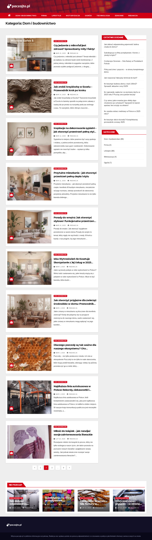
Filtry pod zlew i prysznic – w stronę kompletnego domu (128, 503)
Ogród (88, 16)
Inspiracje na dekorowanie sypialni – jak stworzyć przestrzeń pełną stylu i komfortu (75, 132)
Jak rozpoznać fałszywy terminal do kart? (120, 78)
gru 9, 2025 (16, 508)
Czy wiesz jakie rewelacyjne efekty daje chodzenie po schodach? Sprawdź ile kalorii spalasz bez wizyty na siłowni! (122, 103)
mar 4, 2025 (60, 308)
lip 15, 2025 (86, 508)
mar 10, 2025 (61, 225)
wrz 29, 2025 (52, 504)
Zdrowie (119, 16)
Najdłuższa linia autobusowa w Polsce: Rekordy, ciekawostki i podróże (72, 390)
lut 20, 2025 (60, 439)
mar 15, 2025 (61, 53)
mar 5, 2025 (60, 267)
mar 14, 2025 (61, 94)
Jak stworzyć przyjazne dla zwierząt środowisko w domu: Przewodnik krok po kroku (75, 304)
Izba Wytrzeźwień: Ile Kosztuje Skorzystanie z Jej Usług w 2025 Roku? (72, 262)
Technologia (103, 16)
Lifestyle (56, 16)
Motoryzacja (73, 16)
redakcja (74, 53)
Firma (44, 16)
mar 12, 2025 (61, 136)
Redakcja (133, 16)
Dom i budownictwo (26, 16)
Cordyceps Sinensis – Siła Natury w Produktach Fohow (93, 503)
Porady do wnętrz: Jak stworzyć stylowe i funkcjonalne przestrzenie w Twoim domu (75, 221)
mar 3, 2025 (60, 394)
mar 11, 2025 (61, 180)
